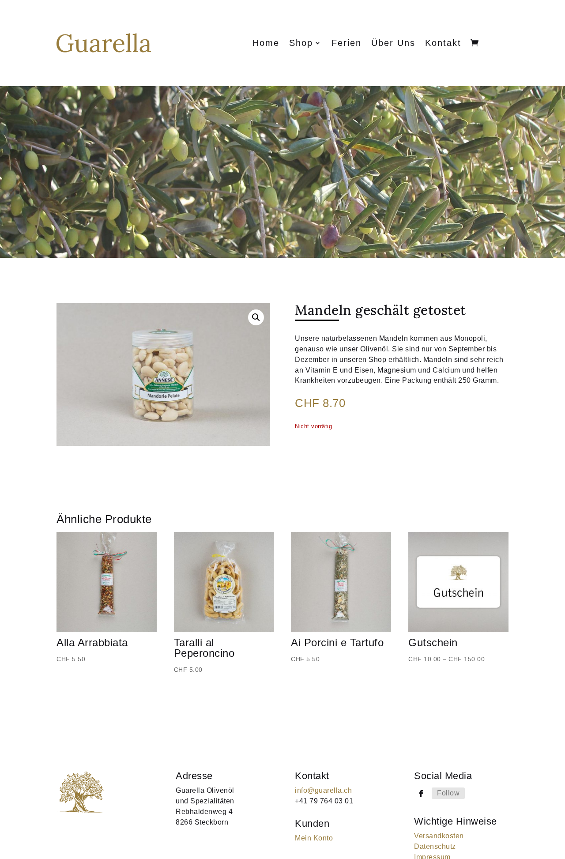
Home (265, 44)
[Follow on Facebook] (421, 794)
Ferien (346, 44)
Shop (301, 44)
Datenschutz (435, 846)
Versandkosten (439, 836)
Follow (448, 793)
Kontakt (443, 44)
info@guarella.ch (323, 790)
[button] (256, 317)
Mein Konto (314, 838)
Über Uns (393, 44)
